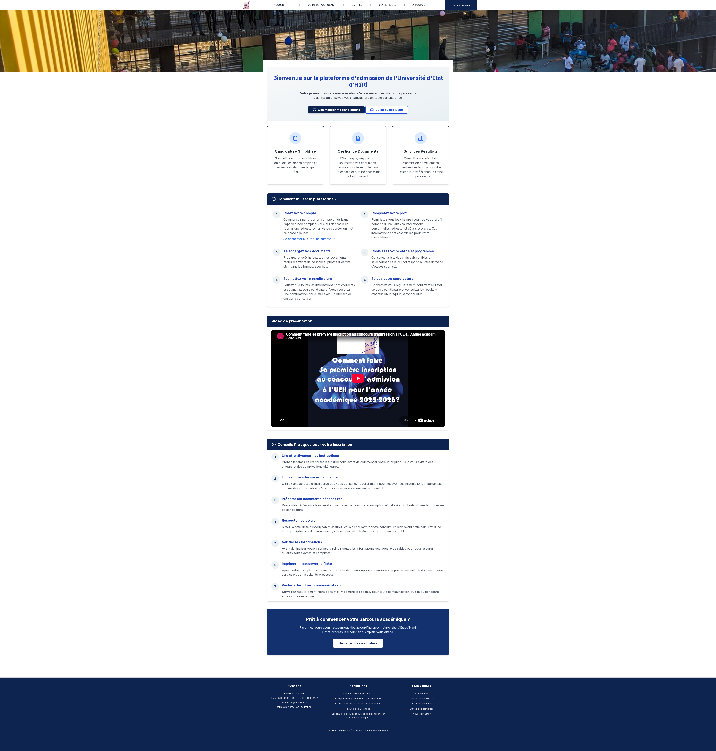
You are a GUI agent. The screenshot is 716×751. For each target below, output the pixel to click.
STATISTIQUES (387, 5)
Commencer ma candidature (339, 110)
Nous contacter (422, 713)
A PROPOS (418, 5)
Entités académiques (422, 708)
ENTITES (357, 5)
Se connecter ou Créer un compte (307, 239)
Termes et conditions (421, 698)
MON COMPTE (461, 5)
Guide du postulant (389, 110)
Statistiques (421, 693)
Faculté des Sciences (358, 708)
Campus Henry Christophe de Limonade (358, 698)
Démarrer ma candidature (358, 643)
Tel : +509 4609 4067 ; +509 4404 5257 (294, 698)
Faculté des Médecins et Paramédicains (358, 703)
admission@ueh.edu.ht (294, 702)
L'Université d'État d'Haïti (357, 693)
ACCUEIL (279, 5)
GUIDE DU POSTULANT (322, 5)
